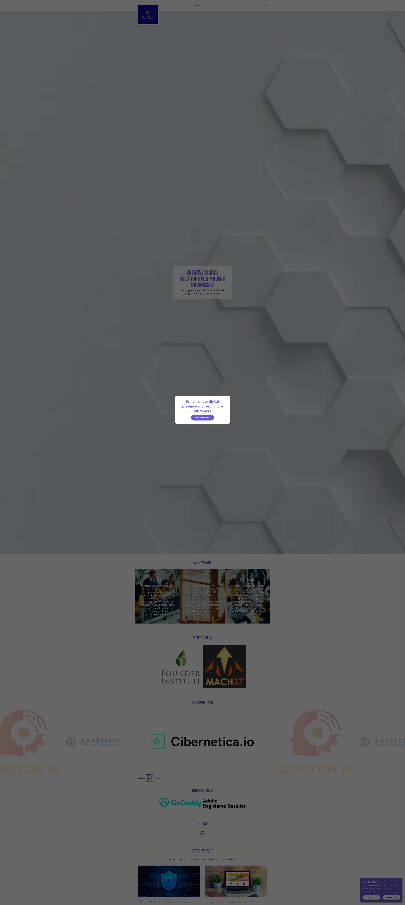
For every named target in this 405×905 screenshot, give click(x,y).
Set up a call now (202, 417)
